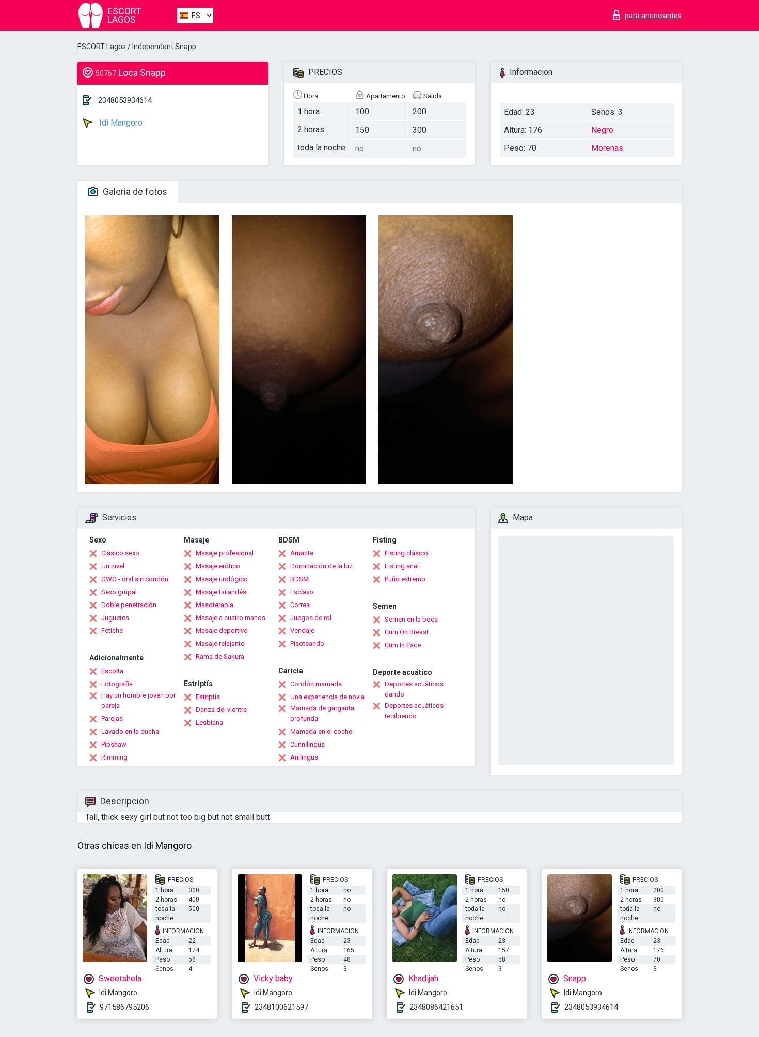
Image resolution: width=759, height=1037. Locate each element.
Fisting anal (402, 566)
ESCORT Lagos (101, 46)
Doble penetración (128, 605)
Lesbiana (209, 722)
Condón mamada (316, 684)
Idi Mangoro (120, 123)
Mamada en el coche (321, 731)
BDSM (299, 579)
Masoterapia (214, 605)
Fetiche (112, 630)
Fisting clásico (406, 553)
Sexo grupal (119, 592)
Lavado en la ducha (130, 731)
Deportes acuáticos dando (414, 689)
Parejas (112, 718)
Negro (602, 130)
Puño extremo (405, 579)
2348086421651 (436, 1007)
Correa (300, 605)
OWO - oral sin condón (134, 579)
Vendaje (302, 630)
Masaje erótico (218, 566)
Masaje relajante (220, 643)
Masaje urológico (222, 579)
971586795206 (124, 1007)
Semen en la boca (411, 619)
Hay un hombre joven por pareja (138, 700)
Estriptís (208, 697)
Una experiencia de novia (327, 697)
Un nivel (112, 566)
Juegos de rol (310, 618)
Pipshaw (113, 744)
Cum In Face (403, 645)
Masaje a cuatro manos (230, 618)
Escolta (112, 671)
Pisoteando (307, 643)
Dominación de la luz (321, 566)
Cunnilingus (307, 744)
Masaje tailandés (221, 592)
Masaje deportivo (222, 630)
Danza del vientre (221, 710)
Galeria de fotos (134, 191)
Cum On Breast (407, 632)
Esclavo (301, 592)
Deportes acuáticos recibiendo (414, 711)
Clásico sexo (120, 553)
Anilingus (304, 757)
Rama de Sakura (220, 656)
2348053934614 (125, 100)
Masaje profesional (225, 553)
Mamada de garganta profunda (322, 713)
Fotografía (117, 684)
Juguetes (115, 618)
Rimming (114, 757)
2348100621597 (281, 1007)
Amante (301, 553)
